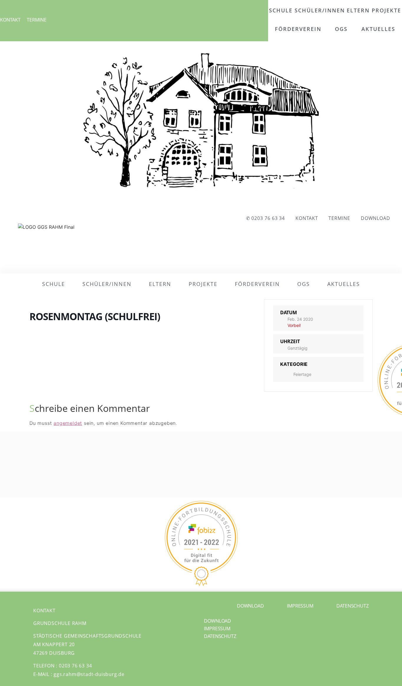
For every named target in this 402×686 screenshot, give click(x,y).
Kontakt (10, 20)
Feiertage (302, 374)
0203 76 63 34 (75, 665)
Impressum (217, 628)
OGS (341, 28)
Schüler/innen (320, 10)
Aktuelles (378, 28)
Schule (281, 10)
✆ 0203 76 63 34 (265, 218)
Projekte (386, 10)
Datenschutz (220, 636)
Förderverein (298, 28)
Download (375, 218)
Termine (36, 20)
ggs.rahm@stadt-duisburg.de (89, 674)
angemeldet (68, 423)
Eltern (358, 10)
